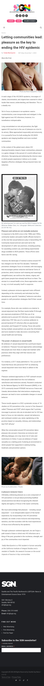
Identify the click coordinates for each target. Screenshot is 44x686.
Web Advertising (8, 627)
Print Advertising (8, 630)
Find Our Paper (8, 633)
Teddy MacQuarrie (9, 53)
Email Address (8, 646)
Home (4, 33)
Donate (10, 21)
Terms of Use (6, 677)
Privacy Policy (16, 677)
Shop (18, 21)
